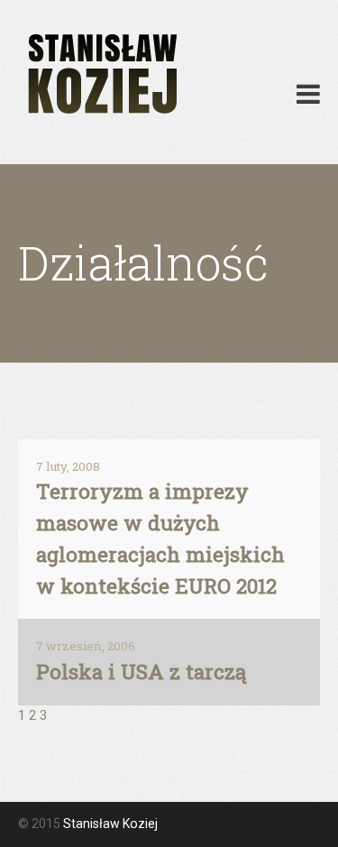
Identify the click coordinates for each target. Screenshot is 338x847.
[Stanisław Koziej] (100, 74)
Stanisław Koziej (110, 823)
